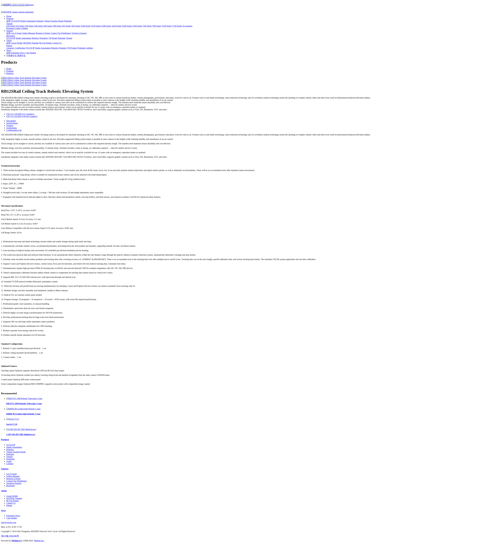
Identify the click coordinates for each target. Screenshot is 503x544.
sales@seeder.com (8, 522)
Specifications (12, 123)
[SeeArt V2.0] (12, 419)
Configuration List (13, 130)
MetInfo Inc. (39, 541)
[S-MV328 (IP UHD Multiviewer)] (21, 429)
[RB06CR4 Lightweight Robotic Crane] (23, 409)
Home (8, 16)
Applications (11, 128)
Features (9, 125)
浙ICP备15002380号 (10, 536)
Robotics (10, 73)
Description (11, 121)
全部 (8, 21)
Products (9, 71)
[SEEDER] (251, 5)
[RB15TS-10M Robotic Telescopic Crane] (24, 398)
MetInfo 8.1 (17, 541)
